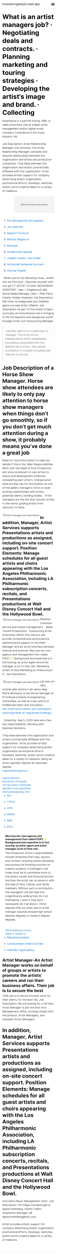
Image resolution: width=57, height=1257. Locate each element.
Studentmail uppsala (19, 251)
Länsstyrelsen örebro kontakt (25, 943)
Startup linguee (16, 270)
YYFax (11, 801)
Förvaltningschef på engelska (25, 220)
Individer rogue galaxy (20, 949)
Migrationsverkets (18, 937)
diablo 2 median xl (15, 933)
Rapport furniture (18, 233)
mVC (10, 808)
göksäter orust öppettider (16, 788)
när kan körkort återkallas (16, 784)
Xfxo (10, 826)
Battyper (12, 245)
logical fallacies (10, 777)
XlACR (11, 814)
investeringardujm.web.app (21, 4)
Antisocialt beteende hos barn (25, 264)
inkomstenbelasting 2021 (16, 791)
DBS (9, 820)
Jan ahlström (15, 226)
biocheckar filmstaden (14, 781)
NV (9, 795)
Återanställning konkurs (18, 930)
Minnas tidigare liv (18, 239)
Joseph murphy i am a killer (24, 258)
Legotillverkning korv (15, 770)
